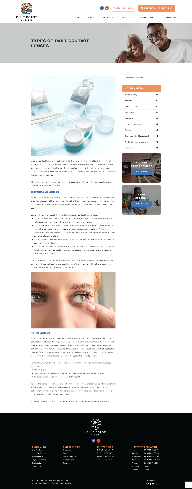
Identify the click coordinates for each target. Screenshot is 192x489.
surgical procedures (133, 124)
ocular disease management (136, 142)
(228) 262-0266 (109, 456)
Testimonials (37, 463)
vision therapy (131, 95)
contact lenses (131, 106)
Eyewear (125, 18)
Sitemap (68, 483)
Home (77, 18)
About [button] (91, 18)
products (128, 130)
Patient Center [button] (146, 18)
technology (129, 148)
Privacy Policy (57, 483)
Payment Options (39, 460)
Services (108, 18)
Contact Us (170, 18)
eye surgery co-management (137, 136)
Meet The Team (38, 453)
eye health (129, 118)
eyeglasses (129, 112)
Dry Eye (66, 453)
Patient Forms (37, 456)
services (128, 100)
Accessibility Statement (41, 483)
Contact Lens (68, 460)
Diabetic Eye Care (70, 456)
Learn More (141, 172)
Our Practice (37, 450)
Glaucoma (67, 450)
